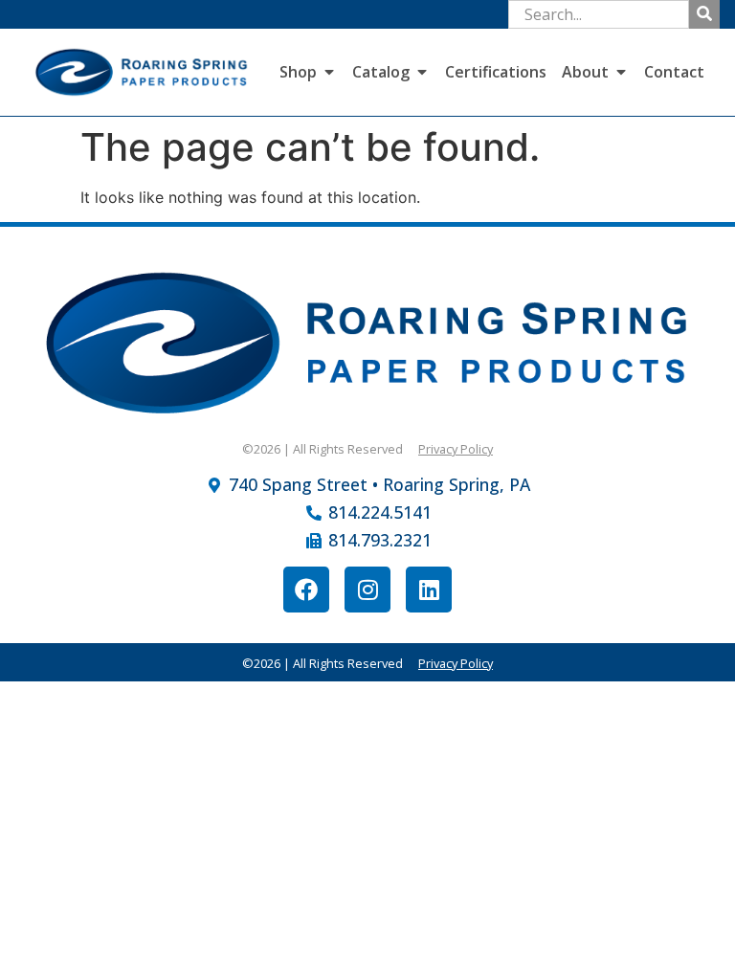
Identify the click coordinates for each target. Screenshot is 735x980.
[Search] (704, 14)
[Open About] (621, 71)
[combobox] (598, 14)
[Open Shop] (329, 71)
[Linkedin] (429, 589)
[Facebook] (306, 589)
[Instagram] (367, 589)
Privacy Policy (455, 448)
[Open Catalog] (422, 71)
